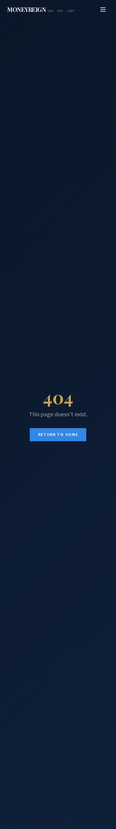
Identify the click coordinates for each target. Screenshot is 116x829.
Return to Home (58, 435)
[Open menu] (103, 9)
